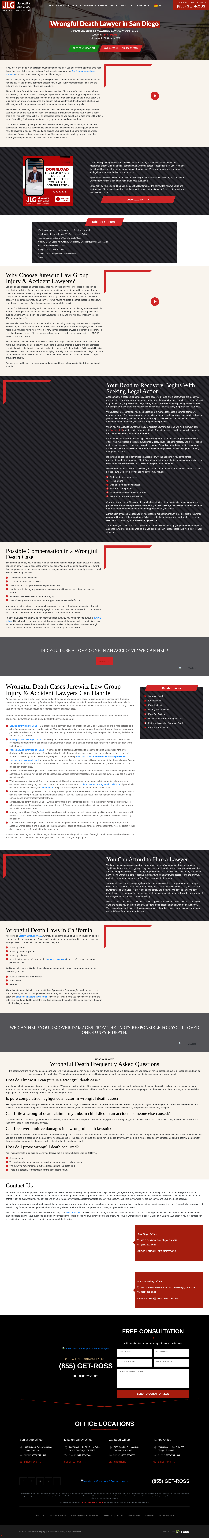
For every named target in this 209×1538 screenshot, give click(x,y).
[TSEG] (176, 1531)
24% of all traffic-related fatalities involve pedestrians (101, 756)
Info (112, 5)
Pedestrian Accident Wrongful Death (26, 750)
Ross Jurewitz (109, 35)
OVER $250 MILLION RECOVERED (121, 48)
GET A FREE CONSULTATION (191, 2)
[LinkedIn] (57, 1481)
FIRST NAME (125, 1352)
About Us (39, 1516)
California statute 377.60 (30, 936)
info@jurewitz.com (85, 1375)
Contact (124, 5)
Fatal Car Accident (157, 714)
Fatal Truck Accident (158, 727)
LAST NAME (162, 1352)
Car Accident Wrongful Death (23, 726)
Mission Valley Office (78, 1439)
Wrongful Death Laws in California (52, 250)
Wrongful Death (155, 696)
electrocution (48, 787)
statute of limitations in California (31, 997)
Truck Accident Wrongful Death (24, 760)
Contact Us (42, 257)
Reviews (88, 5)
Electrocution (154, 701)
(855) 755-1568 (39, 1455)
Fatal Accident (155, 705)
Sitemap (149, 1516)
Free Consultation (84, 48)
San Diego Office (31, 1439)
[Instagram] (40, 1481)
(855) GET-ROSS (191, 6)
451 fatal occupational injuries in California (99, 784)
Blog (120, 1516)
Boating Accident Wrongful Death (25, 739)
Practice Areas (58, 5)
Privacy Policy (166, 1516)
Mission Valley (73, 1212)
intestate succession (56, 959)
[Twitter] (31, 1481)
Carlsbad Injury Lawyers (84, 1516)
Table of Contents (104, 222)
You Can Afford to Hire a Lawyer (51, 246)
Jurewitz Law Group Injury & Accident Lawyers (45, 1532)
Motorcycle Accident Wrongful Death (165, 723)
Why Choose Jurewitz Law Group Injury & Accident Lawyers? (64, 230)
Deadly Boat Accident (158, 709)
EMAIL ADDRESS (127, 1362)
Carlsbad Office (119, 1439)
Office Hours (145, 1251)
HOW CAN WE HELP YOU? (131, 1372)
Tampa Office (162, 1439)
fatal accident (116, 430)
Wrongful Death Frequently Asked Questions (57, 253)
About (75, 5)
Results (102, 5)
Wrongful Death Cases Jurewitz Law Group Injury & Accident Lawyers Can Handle (73, 242)
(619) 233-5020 (148, 1245)
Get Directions (166, 1251)
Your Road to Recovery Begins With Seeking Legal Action (62, 234)
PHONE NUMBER (164, 1362)
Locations (140, 5)
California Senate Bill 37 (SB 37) (92, 1502)
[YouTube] (48, 1481)
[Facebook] (23, 1481)
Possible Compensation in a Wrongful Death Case (59, 238)
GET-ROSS (171, 1481)
